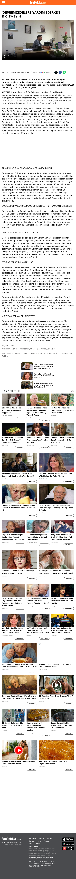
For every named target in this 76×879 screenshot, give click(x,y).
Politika (37, 843)
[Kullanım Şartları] (33, 862)
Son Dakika (32, 838)
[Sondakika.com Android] (68, 844)
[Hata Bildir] (36, 866)
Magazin (47, 841)
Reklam (11, 844)
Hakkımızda (5, 844)
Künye (20, 844)
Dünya (49, 838)
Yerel (30, 843)
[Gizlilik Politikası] (44, 862)
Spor (39, 841)
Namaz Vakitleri (33, 846)
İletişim (16, 844)
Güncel (41, 838)
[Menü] (3, 2)
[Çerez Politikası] (45, 863)
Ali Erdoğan (58, 92)
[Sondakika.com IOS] (68, 839)
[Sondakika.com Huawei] (68, 848)
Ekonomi (31, 841)
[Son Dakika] (38, 2)
